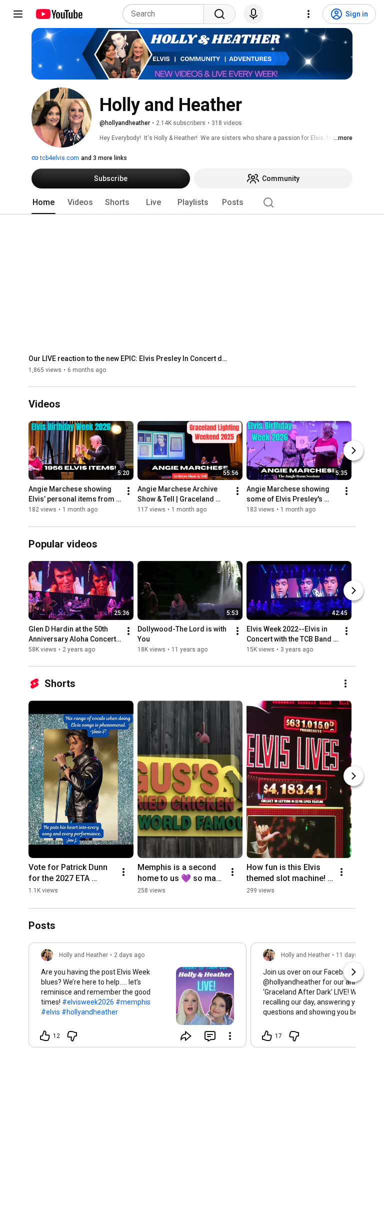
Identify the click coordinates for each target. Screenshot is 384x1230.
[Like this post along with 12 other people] (45, 1036)
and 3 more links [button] (104, 158)
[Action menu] (230, 1036)
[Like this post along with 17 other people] (267, 1036)
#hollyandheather (90, 1012)
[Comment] (210, 1036)
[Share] (186, 1036)
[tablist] (192, 202)
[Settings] (308, 14)
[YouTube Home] (59, 14)
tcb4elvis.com (58, 158)
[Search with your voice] (254, 14)
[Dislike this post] (72, 1036)
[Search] (220, 14)
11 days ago (353, 955)
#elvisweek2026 (88, 1002)
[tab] (44, 202)
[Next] (354, 451)
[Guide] (18, 14)
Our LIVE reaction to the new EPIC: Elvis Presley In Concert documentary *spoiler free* (128, 358)
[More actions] (128, 492)
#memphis (133, 1002)
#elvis (50, 1012)
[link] (137, 998)
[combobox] (166, 14)
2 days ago (129, 955)
